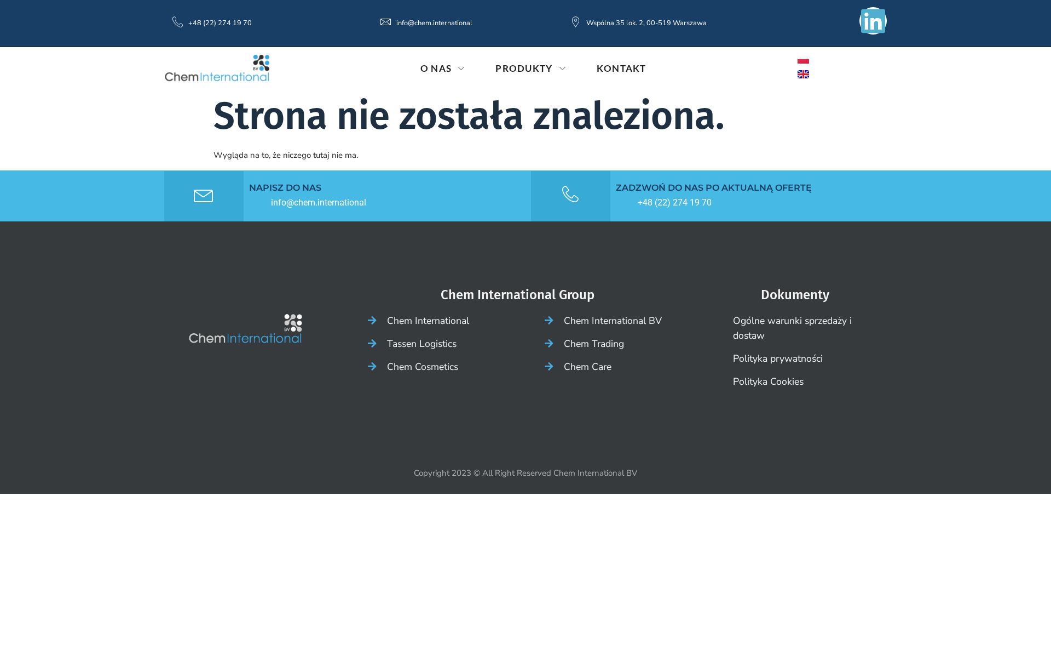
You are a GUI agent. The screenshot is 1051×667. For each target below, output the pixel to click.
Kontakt (621, 68)
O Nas (436, 68)
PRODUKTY (523, 68)
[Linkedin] (873, 21)
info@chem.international (434, 23)
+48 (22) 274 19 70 (220, 23)
